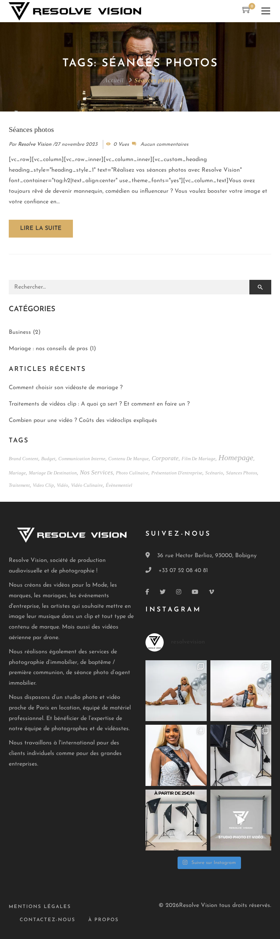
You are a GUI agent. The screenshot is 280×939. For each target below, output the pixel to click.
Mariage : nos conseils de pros (48, 349)
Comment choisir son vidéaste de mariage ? (65, 388)
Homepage (235, 456)
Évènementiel (119, 485)
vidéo (62, 485)
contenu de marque (128, 458)
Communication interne (81, 458)
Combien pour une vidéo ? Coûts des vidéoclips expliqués (83, 420)
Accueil (114, 80)
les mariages (50, 596)
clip (88, 616)
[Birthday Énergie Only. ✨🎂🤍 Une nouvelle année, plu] (176, 755)
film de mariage (198, 458)
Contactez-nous (47, 920)
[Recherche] (260, 287)
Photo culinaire (132, 472)
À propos (103, 920)
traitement (19, 485)
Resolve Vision (34, 144)
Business (20, 332)
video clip (43, 485)
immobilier (63, 662)
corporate (165, 457)
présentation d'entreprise (176, 472)
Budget (48, 458)
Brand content (23, 458)
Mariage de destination (53, 472)
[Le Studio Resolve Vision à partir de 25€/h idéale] (241, 755)
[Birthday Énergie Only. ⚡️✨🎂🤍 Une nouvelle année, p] (176, 690)
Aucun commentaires (164, 144)
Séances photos (31, 129)
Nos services (96, 471)
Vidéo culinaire (87, 485)
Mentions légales (40, 906)
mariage (17, 472)
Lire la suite (41, 228)
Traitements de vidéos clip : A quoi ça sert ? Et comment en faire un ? (99, 404)
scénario (214, 472)
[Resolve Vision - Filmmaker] (75, 11)
